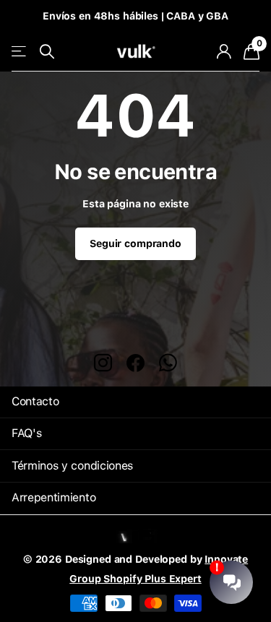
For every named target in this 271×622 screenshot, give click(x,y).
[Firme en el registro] (223, 51)
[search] (47, 51)
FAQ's (26, 433)
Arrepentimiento (53, 497)
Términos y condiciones (72, 465)
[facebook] (135, 363)
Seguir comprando (135, 243)
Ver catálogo (20, 52)
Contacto (35, 401)
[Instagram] (103, 363)
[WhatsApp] (168, 363)
